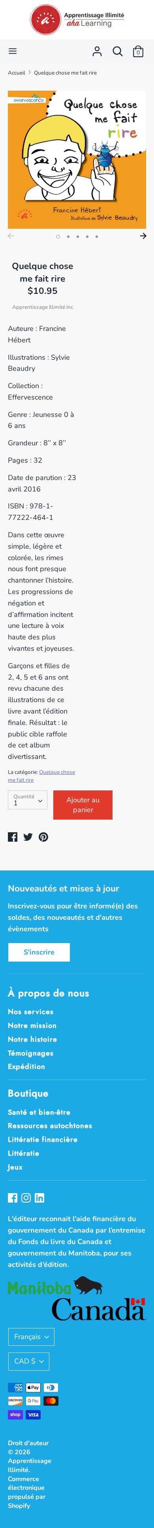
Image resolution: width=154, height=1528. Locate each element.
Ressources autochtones (50, 1126)
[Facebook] (13, 1198)
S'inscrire (39, 952)
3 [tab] (78, 236)
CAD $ (25, 1361)
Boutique (28, 1093)
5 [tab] (97, 236)
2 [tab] (68, 236)
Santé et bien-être (39, 1112)
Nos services (31, 1012)
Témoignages (31, 1053)
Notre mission (32, 1025)
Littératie (23, 1153)
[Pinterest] (40, 1198)
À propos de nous (48, 993)
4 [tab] (87, 236)
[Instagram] (26, 1198)
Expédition (26, 1066)
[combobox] (27, 799)
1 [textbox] (15, 803)
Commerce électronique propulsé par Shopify (26, 1492)
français (27, 1336)
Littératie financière (43, 1139)
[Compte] (97, 49)
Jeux (15, 1167)
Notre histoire (32, 1039)
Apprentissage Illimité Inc (42, 307)
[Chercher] (118, 49)
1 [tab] (58, 237)
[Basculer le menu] (12, 51)
